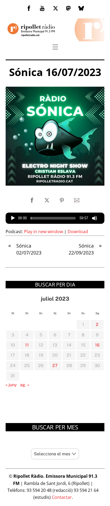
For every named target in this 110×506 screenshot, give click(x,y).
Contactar (62, 497)
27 (55, 365)
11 (27, 345)
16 (97, 345)
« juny (11, 384)
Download (78, 231)
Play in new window (43, 231)
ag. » (24, 384)
